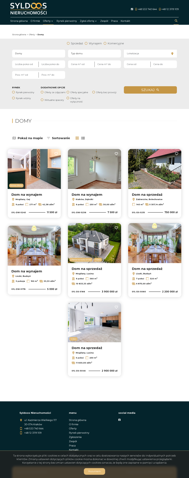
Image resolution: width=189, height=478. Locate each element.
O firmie (35, 21)
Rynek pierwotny (67, 21)
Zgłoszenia (75, 437)
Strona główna (19, 21)
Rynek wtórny (23, 98)
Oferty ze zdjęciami (54, 92)
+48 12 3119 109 (32, 432)
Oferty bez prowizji (106, 92)
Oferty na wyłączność (76, 100)
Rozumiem (94, 471)
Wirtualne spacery (54, 100)
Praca (114, 21)
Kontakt (125, 21)
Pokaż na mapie (30, 138)
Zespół (104, 21)
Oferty (47, 21)
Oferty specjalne (79, 92)
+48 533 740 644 (33, 428)
